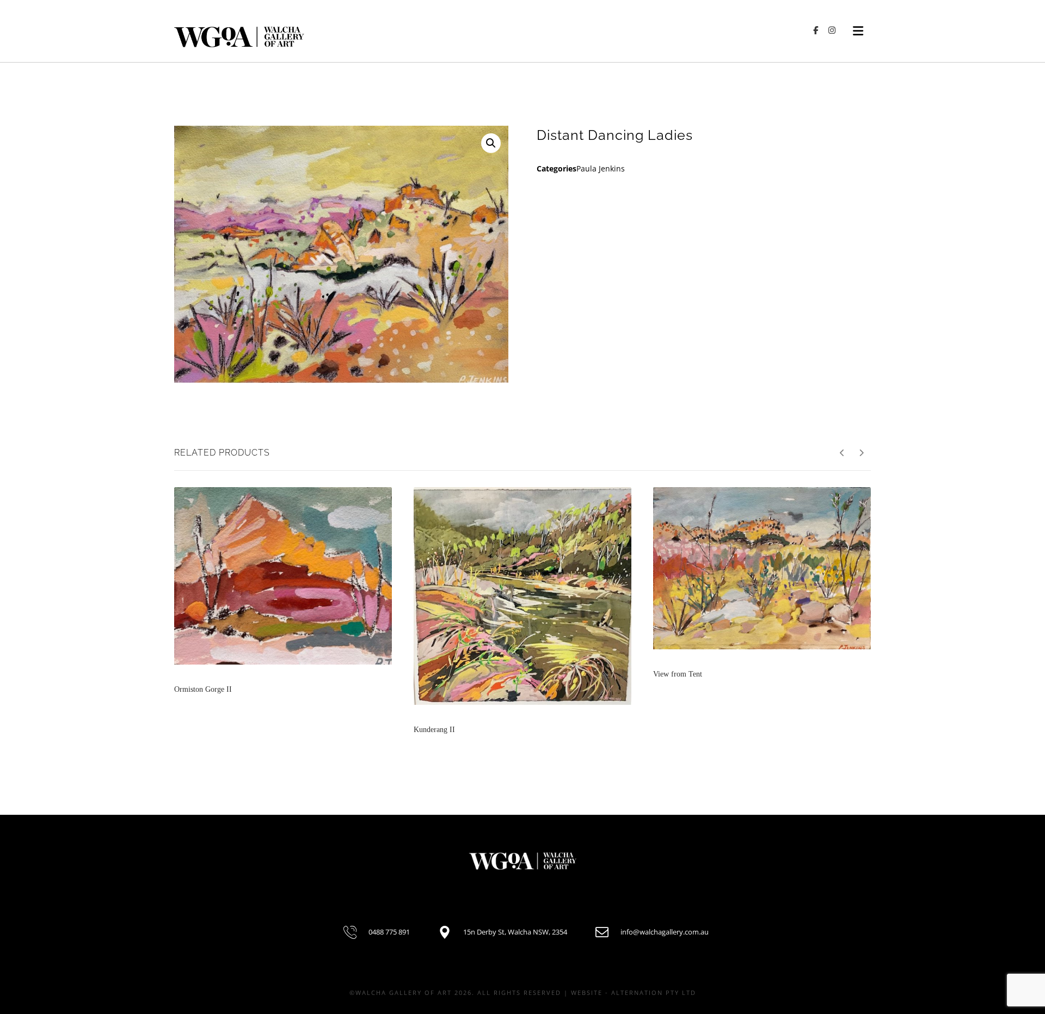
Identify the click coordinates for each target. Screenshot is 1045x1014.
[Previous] (842, 452)
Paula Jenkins (600, 168)
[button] (491, 143)
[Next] (861, 452)
